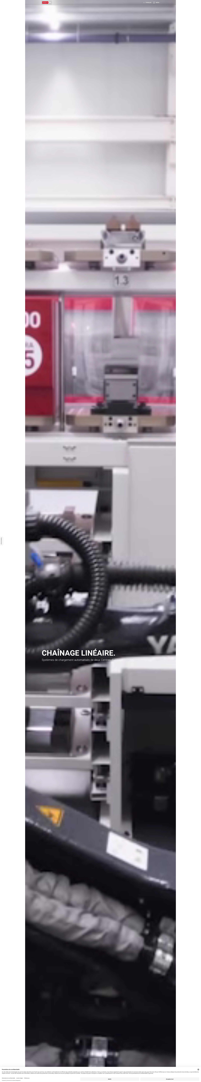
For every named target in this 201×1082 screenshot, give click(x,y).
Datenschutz (1, 541)
